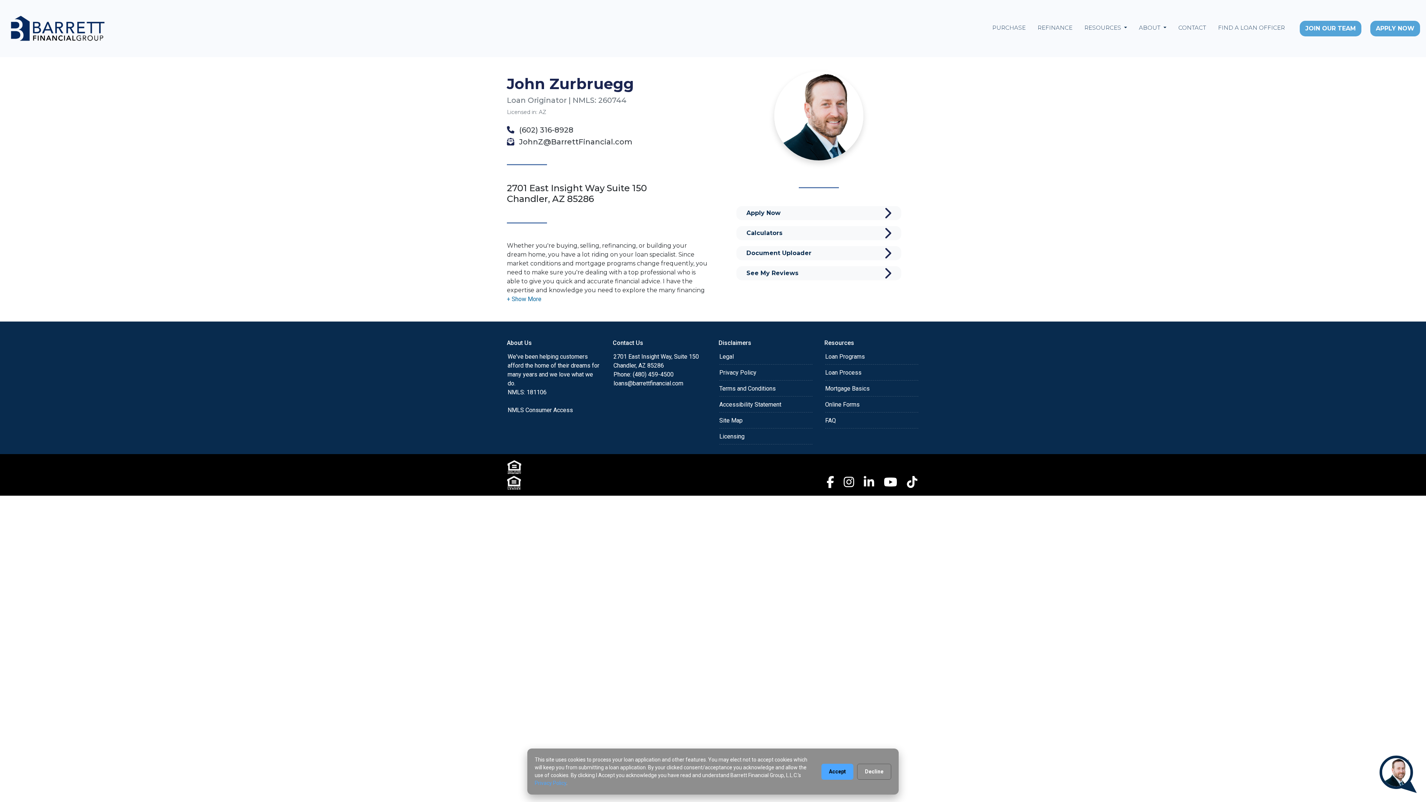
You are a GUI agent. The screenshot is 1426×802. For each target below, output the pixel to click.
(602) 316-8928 (545, 129)
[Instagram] (849, 482)
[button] (524, 299)
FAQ (830, 420)
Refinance (1055, 27)
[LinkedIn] (869, 482)
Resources (1103, 27)
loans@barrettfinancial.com (648, 383)
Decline (874, 772)
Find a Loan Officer (1251, 27)
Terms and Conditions (747, 388)
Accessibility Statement (750, 404)
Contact (1192, 27)
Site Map (731, 420)
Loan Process (843, 372)
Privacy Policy (737, 372)
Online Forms (842, 404)
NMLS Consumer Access (540, 410)
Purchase (1009, 27)
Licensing (732, 436)
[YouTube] (890, 482)
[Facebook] (830, 482)
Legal (726, 356)
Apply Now (1395, 28)
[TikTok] (912, 482)
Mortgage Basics (847, 388)
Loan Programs (845, 356)
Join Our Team (1330, 28)
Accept (837, 772)
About (1150, 27)
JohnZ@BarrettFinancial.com (574, 141)
